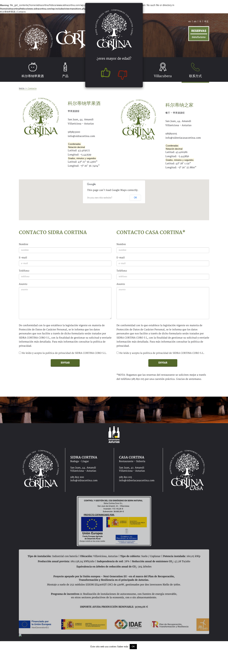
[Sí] (104, 73)
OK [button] (133, 646)
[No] (123, 73)
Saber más (122, 646)
